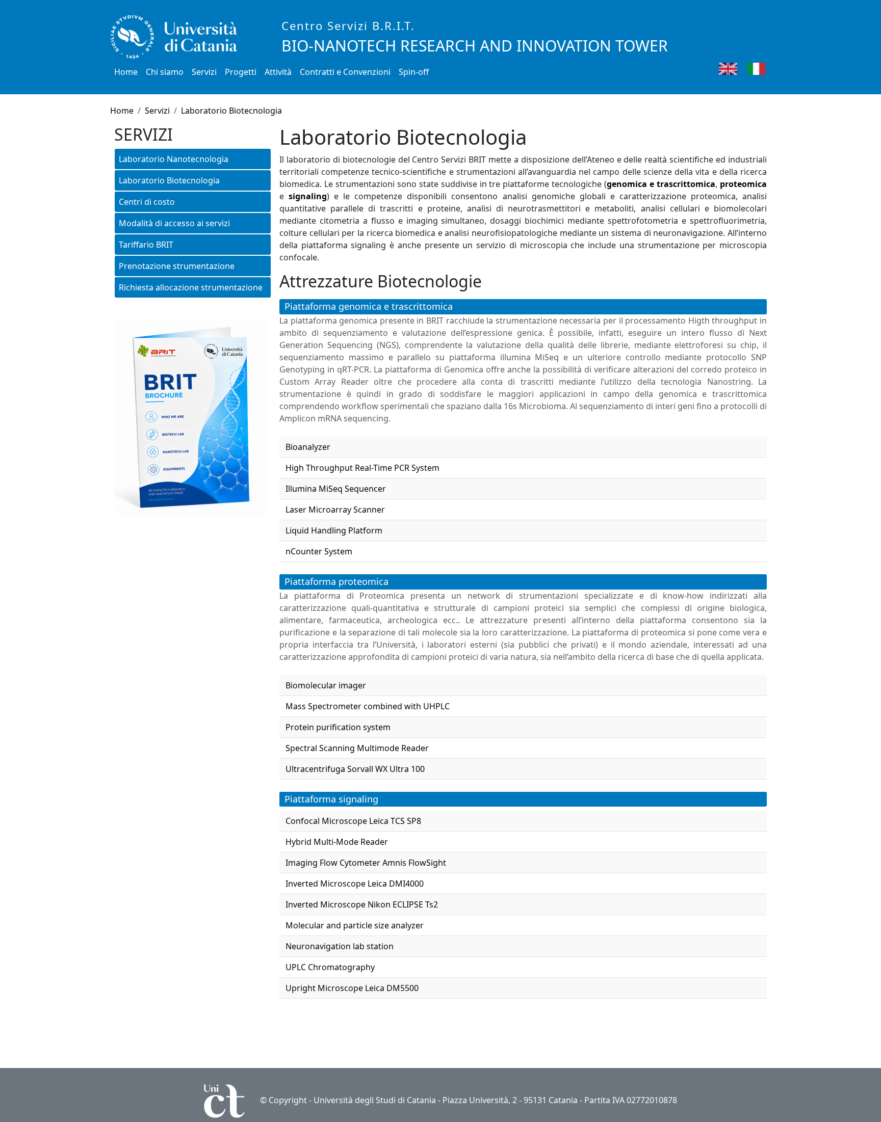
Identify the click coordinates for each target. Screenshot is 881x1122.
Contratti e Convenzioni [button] (345, 71)
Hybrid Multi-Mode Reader (337, 841)
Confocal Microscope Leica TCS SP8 (353, 820)
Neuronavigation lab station (340, 946)
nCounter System (319, 551)
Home (126, 71)
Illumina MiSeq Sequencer (336, 488)
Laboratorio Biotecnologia (231, 110)
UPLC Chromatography (330, 967)
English (752, 67)
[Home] (178, 37)
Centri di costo (147, 201)
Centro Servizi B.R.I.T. (348, 25)
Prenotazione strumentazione (177, 266)
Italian (778, 67)
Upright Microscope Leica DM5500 (352, 988)
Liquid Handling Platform (334, 530)
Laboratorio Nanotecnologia (173, 159)
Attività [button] (278, 71)
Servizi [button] (204, 71)
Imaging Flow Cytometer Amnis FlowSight (366, 862)
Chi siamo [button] (165, 71)
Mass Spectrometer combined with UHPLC (368, 706)
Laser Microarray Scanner (335, 509)
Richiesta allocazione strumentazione (191, 287)
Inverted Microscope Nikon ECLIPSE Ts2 (362, 904)
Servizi (157, 110)
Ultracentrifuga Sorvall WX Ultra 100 (355, 768)
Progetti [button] (240, 71)
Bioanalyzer (308, 446)
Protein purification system (338, 727)
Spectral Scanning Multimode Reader (357, 748)
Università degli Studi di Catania (375, 1100)
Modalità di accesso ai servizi (174, 223)
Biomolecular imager (326, 685)
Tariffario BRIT (146, 244)
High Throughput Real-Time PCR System (362, 467)
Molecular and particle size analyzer (355, 925)
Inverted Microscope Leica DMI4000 (355, 883)
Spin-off (414, 71)
